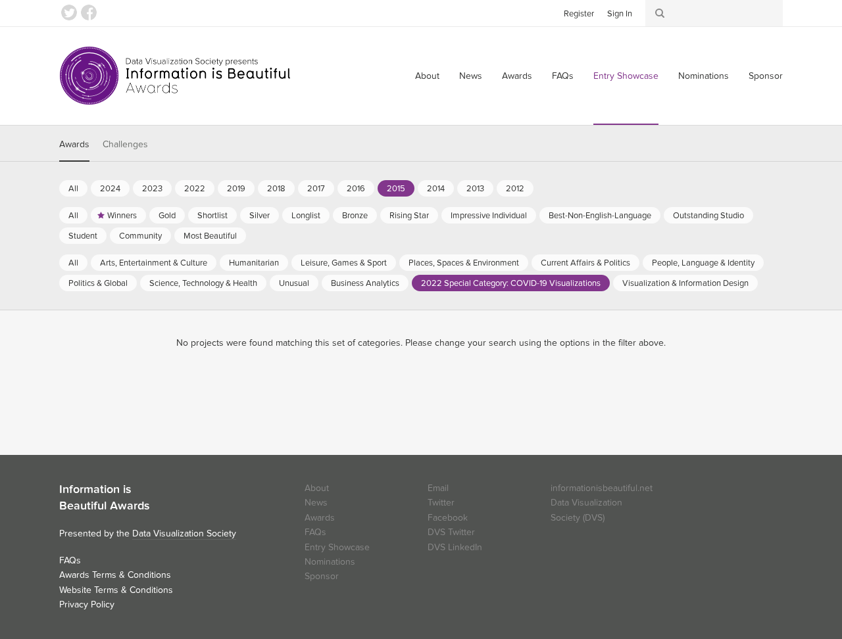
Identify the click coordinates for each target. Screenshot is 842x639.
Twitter (69, 12)
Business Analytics (365, 283)
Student (82, 236)
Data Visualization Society (184, 533)
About (427, 76)
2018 (276, 188)
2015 (396, 188)
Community (140, 236)
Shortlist (212, 215)
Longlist (305, 215)
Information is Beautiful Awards (176, 75)
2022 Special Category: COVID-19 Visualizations (511, 283)
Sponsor (766, 76)
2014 (436, 188)
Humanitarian (254, 263)
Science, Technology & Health (203, 283)
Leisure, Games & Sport (344, 263)
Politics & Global (98, 283)
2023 (152, 188)
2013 (475, 188)
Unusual (294, 283)
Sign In (619, 14)
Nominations (703, 76)
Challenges (125, 144)
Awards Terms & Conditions (115, 574)
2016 (356, 188)
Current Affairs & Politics (585, 263)
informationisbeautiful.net (602, 488)
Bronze (355, 215)
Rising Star (409, 215)
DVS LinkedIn (455, 547)
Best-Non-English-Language (600, 215)
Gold (167, 215)
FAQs (563, 76)
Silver (259, 215)
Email (438, 488)
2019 (236, 188)
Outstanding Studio (708, 215)
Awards (517, 76)
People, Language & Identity (703, 263)
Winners (122, 215)
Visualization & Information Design (685, 283)
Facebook (89, 12)
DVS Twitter (451, 532)
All (73, 188)
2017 (316, 188)
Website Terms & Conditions (116, 590)
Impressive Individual (489, 215)
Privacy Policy (86, 604)
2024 (110, 188)
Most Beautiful (210, 236)
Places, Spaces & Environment (464, 263)
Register (579, 14)
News (470, 76)
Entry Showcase (625, 76)
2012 (515, 188)
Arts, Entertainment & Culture (153, 263)
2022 (194, 188)
